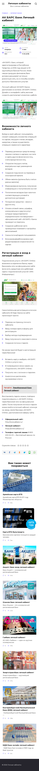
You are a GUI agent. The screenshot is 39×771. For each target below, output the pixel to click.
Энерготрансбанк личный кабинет (18, 672)
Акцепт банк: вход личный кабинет (19, 567)
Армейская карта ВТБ (12, 494)
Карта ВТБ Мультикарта (13, 532)
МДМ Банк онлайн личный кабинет (19, 745)
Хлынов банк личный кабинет (16, 602)
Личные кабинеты (19, 3)
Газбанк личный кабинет (14, 637)
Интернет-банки (10, 40)
